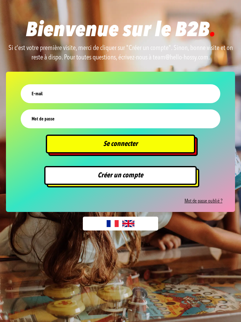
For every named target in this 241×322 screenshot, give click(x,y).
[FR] (112, 223)
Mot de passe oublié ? (203, 201)
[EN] (128, 223)
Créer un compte (120, 175)
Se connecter (120, 144)
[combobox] (112, 223)
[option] (128, 223)
